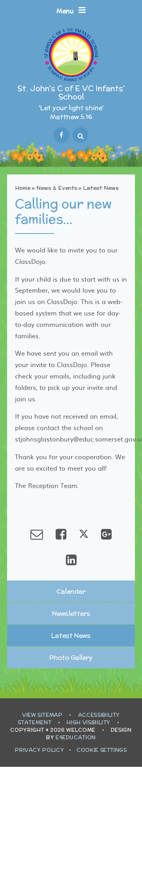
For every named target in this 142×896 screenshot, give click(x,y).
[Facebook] (61, 135)
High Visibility (88, 722)
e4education (76, 737)
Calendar (71, 591)
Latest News (101, 188)
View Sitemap (42, 715)
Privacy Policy (39, 750)
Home (22, 188)
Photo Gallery (71, 657)
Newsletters (71, 613)
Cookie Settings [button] (102, 750)
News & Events (56, 188)
